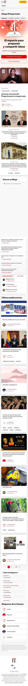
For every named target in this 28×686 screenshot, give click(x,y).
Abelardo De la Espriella (8, 361)
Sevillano (9, 104)
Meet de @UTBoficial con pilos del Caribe (13, 320)
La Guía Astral (6, 600)
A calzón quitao (6, 595)
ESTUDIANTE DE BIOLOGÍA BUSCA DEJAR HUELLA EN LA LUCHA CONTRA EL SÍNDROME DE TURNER (11, 248)
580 (16, 567)
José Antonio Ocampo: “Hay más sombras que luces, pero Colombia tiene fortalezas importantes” (14, 133)
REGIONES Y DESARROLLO (9, 385)
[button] (26, 18)
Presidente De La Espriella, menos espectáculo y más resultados (11, 350)
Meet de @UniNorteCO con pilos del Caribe (12, 554)
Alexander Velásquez (7, 259)
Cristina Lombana (6, 91)
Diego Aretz (14, 136)
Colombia (11, 173)
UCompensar (10, 422)
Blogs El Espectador (11, 14)
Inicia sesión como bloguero (14, 57)
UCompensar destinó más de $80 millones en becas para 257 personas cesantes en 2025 (12, 416)
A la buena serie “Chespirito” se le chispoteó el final (12, 256)
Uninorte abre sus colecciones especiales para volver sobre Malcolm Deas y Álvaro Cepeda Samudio (13, 454)
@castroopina (7, 577)
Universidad (18, 430)
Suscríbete (23, 2)
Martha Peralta (15, 91)
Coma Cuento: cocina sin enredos (10, 585)
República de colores (11, 289)
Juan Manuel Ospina (12, 389)
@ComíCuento (8, 587)
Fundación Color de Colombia (12, 291)
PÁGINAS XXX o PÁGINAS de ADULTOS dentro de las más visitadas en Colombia (12, 240)
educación (5, 430)
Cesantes (10, 427)
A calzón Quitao (8, 597)
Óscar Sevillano (4, 88)
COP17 (4, 530)
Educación (17, 18)
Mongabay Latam (14, 161)
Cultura (22, 18)
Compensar (16, 427)
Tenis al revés (6, 590)
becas (4, 427)
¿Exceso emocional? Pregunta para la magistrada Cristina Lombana (13, 95)
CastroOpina (6, 575)
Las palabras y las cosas (14, 129)
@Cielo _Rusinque (8, 582)
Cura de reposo (10, 284)
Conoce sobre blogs (14, 61)
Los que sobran (6, 580)
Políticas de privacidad (13, 675)
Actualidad (10, 18)
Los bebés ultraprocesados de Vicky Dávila (11, 263)
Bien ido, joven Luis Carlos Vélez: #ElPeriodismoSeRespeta (9, 269)
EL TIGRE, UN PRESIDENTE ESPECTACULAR (9, 486)
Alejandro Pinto (6, 243)
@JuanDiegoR (8, 592)
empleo (11, 430)
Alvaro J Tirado (6, 251)
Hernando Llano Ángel (12, 491)
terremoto (17, 173)
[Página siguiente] (19, 567)
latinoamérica (11, 530)
